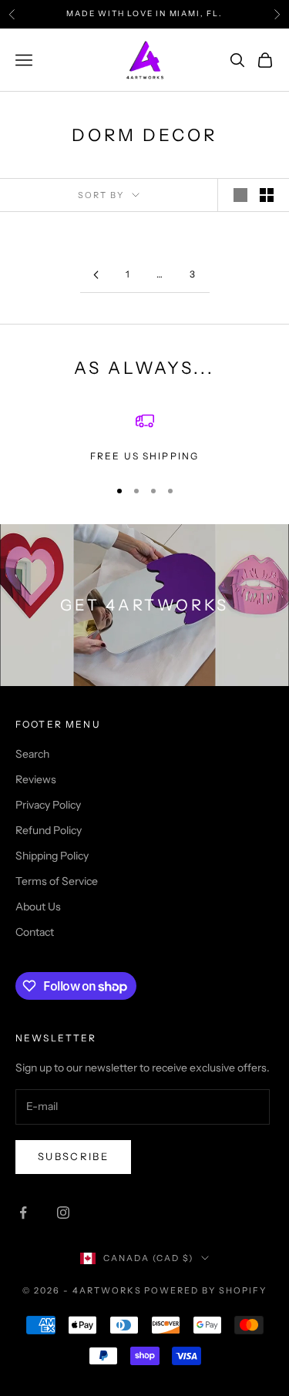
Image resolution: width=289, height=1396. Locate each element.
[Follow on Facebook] (23, 1212)
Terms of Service (56, 881)
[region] (144, 438)
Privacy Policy (48, 805)
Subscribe (73, 1156)
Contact (34, 932)
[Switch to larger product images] (240, 195)
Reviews (35, 779)
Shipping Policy (52, 856)
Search (32, 754)
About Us (38, 906)
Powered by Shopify (205, 1290)
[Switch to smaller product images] (267, 195)
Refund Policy (48, 830)
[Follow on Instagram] (63, 1212)
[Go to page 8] (96, 274)
